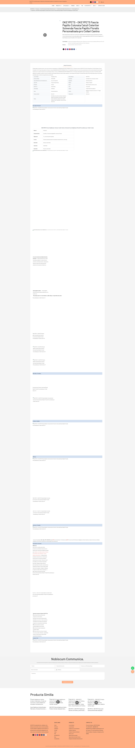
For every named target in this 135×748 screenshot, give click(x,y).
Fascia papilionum (75, 8)
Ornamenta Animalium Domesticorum (64, 8)
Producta (37, 8)
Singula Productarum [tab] (67, 65)
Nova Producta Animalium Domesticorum (48, 8)
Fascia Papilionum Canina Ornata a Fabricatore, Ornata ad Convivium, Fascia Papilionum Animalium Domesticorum (38, 708)
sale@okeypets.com (100, 728)
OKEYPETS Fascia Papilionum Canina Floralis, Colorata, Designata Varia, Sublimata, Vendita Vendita (57, 708)
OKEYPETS (32, 8)
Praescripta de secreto (85, 746)
